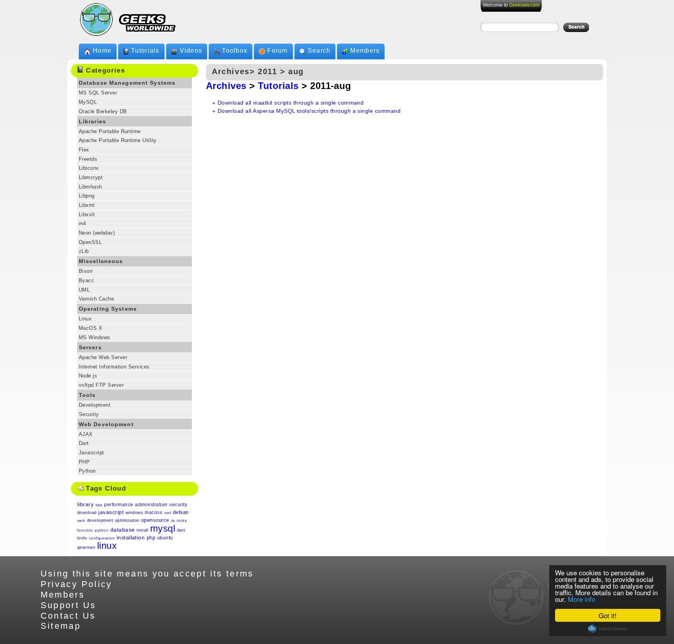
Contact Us (68, 616)
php (151, 538)
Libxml (87, 205)
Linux (85, 319)
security (178, 504)
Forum (277, 50)
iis (173, 520)
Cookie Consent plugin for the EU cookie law (607, 628)
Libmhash (90, 187)
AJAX (86, 434)
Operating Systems (108, 309)
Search (319, 50)
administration (151, 504)
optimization (127, 520)
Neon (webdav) (97, 233)
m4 (82, 223)
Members (365, 50)
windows (134, 512)
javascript (111, 512)
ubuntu (165, 538)
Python (87, 471)
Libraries (92, 121)
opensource (155, 520)
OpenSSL (90, 242)
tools (82, 537)
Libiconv (89, 168)
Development (94, 405)
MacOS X (90, 328)
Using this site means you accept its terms (147, 573)
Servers (90, 347)
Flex (84, 150)
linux (107, 545)
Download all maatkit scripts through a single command (291, 103)
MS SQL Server (98, 93)
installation (131, 537)
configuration (102, 538)
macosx (153, 512)
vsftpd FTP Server (101, 385)
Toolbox (234, 50)
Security (89, 414)
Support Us (68, 605)
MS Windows (94, 337)
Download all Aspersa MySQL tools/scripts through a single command (309, 111)
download (87, 512)
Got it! (608, 615)
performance (118, 504)
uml (167, 513)
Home (102, 50)
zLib (84, 251)
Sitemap (61, 626)
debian (181, 512)
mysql (162, 528)
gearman (86, 547)
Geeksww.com (524, 5)
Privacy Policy (76, 584)
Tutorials (145, 50)
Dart (84, 443)
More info (581, 599)
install (142, 530)
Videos (191, 50)
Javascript (91, 452)
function (85, 530)
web (81, 520)
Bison (85, 271)
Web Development (106, 424)
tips (99, 505)
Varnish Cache (96, 299)
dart (181, 530)
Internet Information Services (114, 367)
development (100, 520)
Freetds (88, 159)
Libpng (87, 196)
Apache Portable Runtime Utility (118, 140)
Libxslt (87, 214)
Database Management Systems (127, 83)
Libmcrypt (91, 177)
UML (84, 290)
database (122, 530)
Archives (226, 85)
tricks (182, 520)
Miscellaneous (101, 261)
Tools (87, 395)
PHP (84, 462)
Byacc (86, 280)
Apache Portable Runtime (110, 131)
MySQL (88, 102)
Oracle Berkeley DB (103, 111)
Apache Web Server (103, 357)
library (85, 504)
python (101, 530)
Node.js (88, 376)
